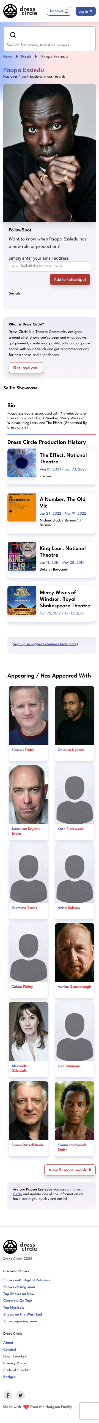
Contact (9, 1349)
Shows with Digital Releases (26, 1280)
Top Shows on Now (18, 1294)
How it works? (15, 1356)
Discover (57, 11)
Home (8, 57)
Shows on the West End (22, 1314)
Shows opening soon (20, 1321)
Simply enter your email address (39, 258)
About (8, 1343)
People (26, 57)
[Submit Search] (13, 34)
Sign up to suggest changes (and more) (45, 644)
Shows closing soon (19, 1287)
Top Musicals (13, 1307)
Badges (9, 1377)
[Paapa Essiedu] (49, 153)
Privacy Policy (14, 1363)
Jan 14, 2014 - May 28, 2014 (62, 563)
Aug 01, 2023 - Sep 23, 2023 (63, 469)
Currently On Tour (17, 1301)
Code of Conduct (17, 1370)
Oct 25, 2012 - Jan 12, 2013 (62, 613)
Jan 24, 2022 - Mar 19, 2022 (63, 513)
